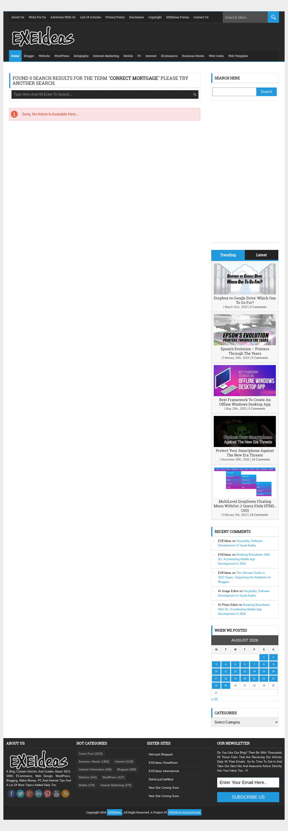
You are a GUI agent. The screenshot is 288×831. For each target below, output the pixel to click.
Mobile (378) (87, 785)
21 (254, 678)
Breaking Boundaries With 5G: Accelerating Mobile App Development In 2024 (244, 559)
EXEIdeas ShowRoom (163, 762)
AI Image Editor (228, 591)
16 (273, 671)
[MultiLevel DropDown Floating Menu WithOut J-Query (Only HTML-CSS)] (245, 497)
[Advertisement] (245, 175)
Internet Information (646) (95, 769)
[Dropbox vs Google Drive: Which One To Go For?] (245, 293)
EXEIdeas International (164, 771)
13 (244, 671)
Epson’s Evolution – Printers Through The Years (245, 351)
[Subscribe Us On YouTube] (56, 799)
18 (225, 678)
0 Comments (258, 307)
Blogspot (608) (126, 769)
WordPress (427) (113, 777)
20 (244, 678)
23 (273, 678)
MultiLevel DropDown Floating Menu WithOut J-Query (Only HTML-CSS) (245, 506)
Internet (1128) (124, 761)
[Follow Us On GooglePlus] (29, 799)
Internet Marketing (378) (115, 785)
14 (254, 671)
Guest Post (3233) (91, 753)
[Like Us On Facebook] (11, 799)
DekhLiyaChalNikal (161, 779)
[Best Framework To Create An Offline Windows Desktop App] (245, 395)
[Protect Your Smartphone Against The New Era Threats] (245, 446)
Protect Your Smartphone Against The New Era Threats (245, 452)
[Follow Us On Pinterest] (47, 799)
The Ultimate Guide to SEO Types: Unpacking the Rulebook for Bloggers (244, 577)
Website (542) (88, 777)
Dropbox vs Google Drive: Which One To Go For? (245, 300)
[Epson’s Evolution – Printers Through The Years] (245, 344)
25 (225, 685)
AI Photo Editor (228, 604)
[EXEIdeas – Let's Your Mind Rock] (42, 45)
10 (216, 671)
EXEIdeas (224, 541)
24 (216, 685)
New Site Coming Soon (164, 787)
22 (264, 678)
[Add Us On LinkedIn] (38, 799)
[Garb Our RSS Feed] (65, 799)
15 (264, 671)
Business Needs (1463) (94, 761)
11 (226, 671)
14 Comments (261, 459)
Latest (261, 254)
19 (235, 678)
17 (216, 678)
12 (235, 671)
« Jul (214, 698)
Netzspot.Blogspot (161, 754)
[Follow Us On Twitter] (20, 799)
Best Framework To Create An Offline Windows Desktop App (245, 402)
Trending (228, 254)
